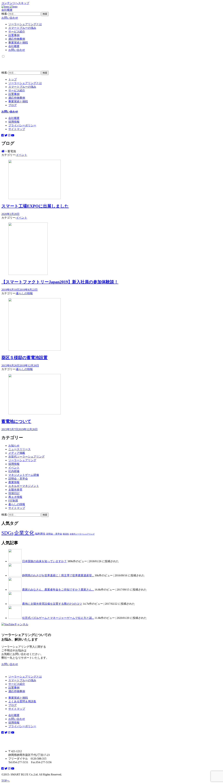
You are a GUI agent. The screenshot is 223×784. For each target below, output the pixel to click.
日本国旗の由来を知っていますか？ (44, 561)
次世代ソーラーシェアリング (26, 456)
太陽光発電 (15, 489)
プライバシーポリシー (22, 125)
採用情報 (14, 121)
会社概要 (7, 9)
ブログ (12, 105)
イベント (21, 154)
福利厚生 (40, 533)
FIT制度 (13, 500)
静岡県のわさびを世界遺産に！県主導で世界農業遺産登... (58, 575)
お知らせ (14, 445)
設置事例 (14, 35)
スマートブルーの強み (22, 27)
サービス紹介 (16, 31)
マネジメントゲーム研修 (23, 474)
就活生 (66, 534)
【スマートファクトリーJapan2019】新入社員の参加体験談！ (59, 282)
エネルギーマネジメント (23, 485)
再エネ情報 (15, 496)
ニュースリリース (19, 449)
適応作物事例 (16, 38)
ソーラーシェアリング (22, 460)
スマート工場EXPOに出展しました (35, 206)
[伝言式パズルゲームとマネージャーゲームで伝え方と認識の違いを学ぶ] (14, 617)
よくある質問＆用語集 (22, 701)
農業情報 (14, 482)
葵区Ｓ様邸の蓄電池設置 (24, 357)
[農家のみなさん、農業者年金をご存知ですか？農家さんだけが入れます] (14, 589)
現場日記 (14, 493)
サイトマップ (16, 129)
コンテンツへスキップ (15, 3)
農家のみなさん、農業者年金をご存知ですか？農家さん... (58, 589)
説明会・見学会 (18, 478)
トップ (12, 79)
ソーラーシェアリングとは (25, 24)
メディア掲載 (16, 452)
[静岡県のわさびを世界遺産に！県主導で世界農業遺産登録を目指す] (14, 575)
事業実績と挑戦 (18, 42)
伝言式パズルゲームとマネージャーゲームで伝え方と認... (58, 617)
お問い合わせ (9, 17)
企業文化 (24, 533)
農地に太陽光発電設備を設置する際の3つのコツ (52, 603)
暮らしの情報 (24, 293)
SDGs (7, 533)
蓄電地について (16, 421)
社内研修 (14, 471)
